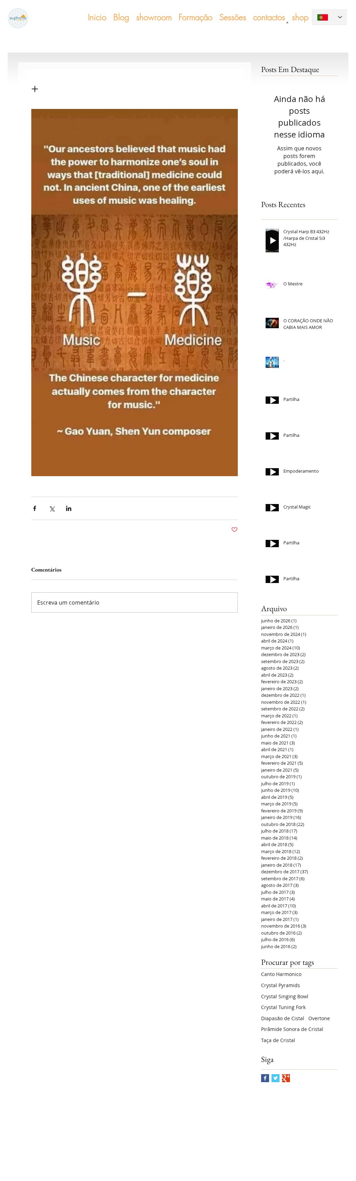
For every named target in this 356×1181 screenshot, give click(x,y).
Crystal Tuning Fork (283, 1007)
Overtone (319, 1018)
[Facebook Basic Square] (265, 1078)
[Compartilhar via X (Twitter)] (51, 508)
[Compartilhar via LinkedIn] (68, 508)
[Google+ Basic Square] (286, 1078)
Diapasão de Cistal (282, 1018)
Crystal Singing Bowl (284, 996)
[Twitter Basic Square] (276, 1078)
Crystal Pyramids (280, 985)
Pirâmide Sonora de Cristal (292, 1029)
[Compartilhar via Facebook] (34, 508)
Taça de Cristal (278, 1040)
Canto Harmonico (281, 974)
